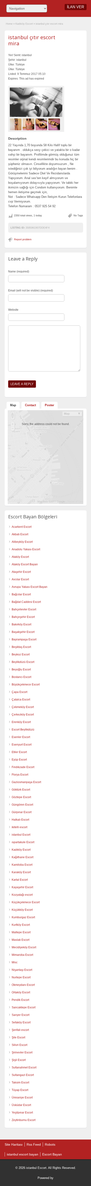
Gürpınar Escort (22, 812)
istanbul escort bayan (22, 1154)
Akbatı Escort (20, 534)
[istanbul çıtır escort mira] (36, 102)
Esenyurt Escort (22, 744)
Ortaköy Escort (21, 992)
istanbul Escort (21, 834)
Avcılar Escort (20, 579)
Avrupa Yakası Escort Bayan (29, 587)
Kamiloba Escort (22, 864)
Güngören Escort (22, 804)
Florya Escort (20, 774)
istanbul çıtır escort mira (31, 40)
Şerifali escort (20, 1030)
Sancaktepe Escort (23, 1007)
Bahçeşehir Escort (23, 617)
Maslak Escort (20, 939)
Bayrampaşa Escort (24, 639)
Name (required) (18, 271)
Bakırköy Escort (21, 624)
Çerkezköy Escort (23, 714)
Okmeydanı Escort (23, 985)
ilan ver (75, 7)
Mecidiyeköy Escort (24, 947)
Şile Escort (18, 1037)
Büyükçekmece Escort (26, 684)
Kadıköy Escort (24, 23)
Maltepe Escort (21, 932)
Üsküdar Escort (21, 1105)
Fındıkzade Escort (23, 767)
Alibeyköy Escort (22, 541)
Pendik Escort (20, 1000)
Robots (50, 1144)
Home (9, 23)
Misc (15, 962)
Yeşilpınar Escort (22, 1112)
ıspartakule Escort (23, 842)
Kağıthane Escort (22, 857)
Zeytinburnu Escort (23, 1120)
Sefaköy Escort (21, 1022)
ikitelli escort (19, 827)
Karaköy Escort (21, 872)
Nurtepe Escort (21, 977)
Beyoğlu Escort (21, 669)
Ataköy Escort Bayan (25, 564)
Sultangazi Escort (23, 1075)
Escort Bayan (52, 1154)
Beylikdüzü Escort (23, 662)
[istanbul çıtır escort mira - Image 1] (16, 124)
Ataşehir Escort (21, 572)
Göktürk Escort (21, 789)
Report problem (23, 239)
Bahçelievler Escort (24, 609)
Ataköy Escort (20, 557)
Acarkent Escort (22, 526)
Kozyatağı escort (22, 894)
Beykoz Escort (21, 654)
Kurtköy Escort (21, 924)
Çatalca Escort (21, 699)
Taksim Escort (20, 1082)
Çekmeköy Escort (23, 707)
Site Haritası (14, 1144)
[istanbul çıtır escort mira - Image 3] (41, 124)
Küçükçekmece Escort (26, 902)
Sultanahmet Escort (24, 1067)
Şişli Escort (19, 1060)
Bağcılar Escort (21, 594)
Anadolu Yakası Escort (26, 549)
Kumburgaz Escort (23, 917)
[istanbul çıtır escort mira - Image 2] (29, 124)
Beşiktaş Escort (21, 647)
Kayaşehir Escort (22, 887)
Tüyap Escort (20, 1090)
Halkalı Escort (20, 819)
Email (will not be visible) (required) (30, 290)
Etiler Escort (19, 752)
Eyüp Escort (19, 759)
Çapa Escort (19, 692)
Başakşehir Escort (23, 632)
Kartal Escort (20, 879)
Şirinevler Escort (22, 1052)
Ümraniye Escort (22, 1097)
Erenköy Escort (21, 722)
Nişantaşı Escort (22, 970)
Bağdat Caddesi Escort (26, 602)
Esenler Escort (21, 737)
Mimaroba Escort (22, 954)
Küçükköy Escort (22, 909)
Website (13, 309)
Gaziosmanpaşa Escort (26, 782)
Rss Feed (34, 1144)
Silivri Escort (19, 1045)
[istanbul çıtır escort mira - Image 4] (54, 124)
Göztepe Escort (21, 797)
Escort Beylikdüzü (23, 729)
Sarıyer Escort (20, 1015)
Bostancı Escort (21, 677)
